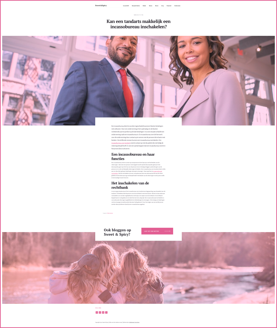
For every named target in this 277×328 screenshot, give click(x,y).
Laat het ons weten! (151, 231)
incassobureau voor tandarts (120, 143)
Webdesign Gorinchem (134, 322)
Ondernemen (110, 213)
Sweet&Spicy (101, 5)
